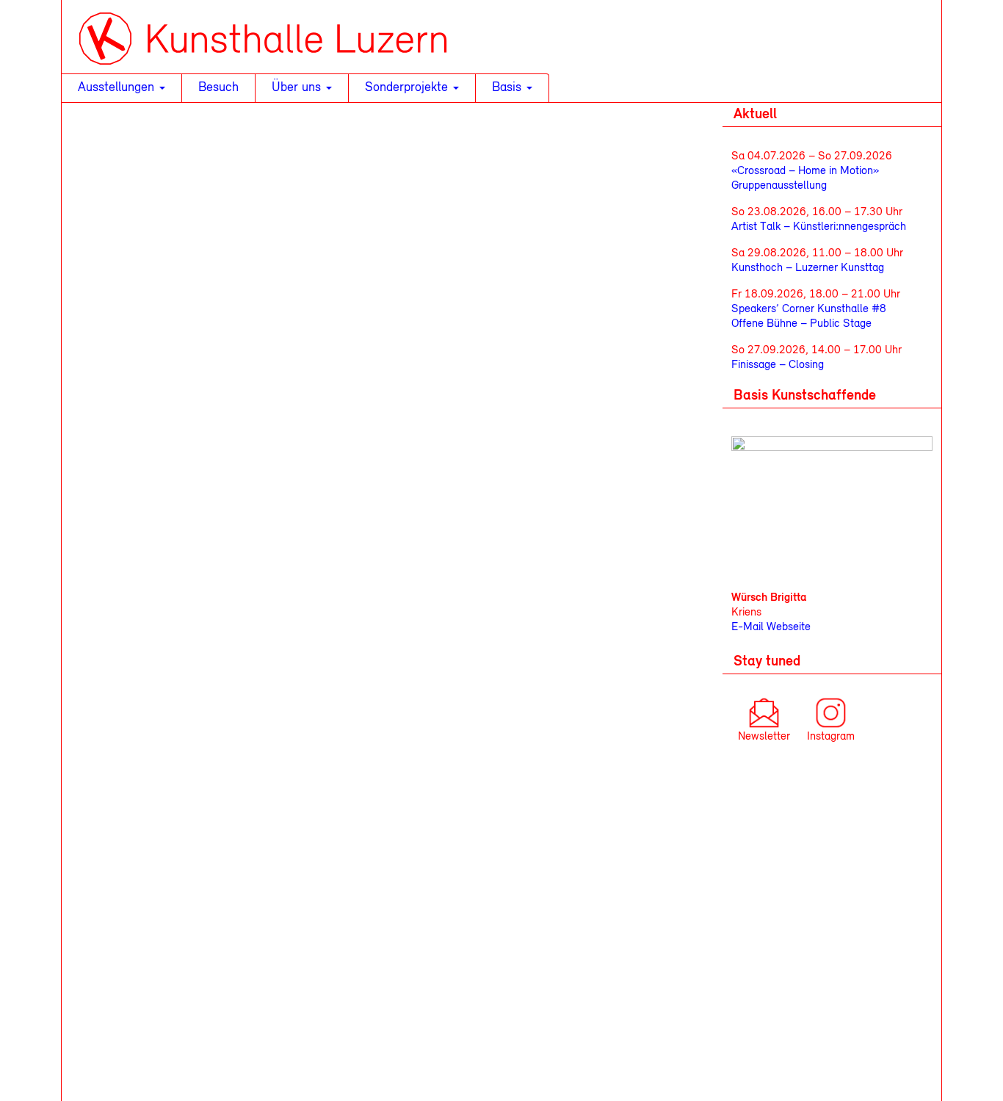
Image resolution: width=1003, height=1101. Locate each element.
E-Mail (747, 627)
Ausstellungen (118, 88)
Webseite (787, 627)
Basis (508, 88)
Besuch (218, 88)
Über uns (298, 88)
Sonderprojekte (408, 88)
